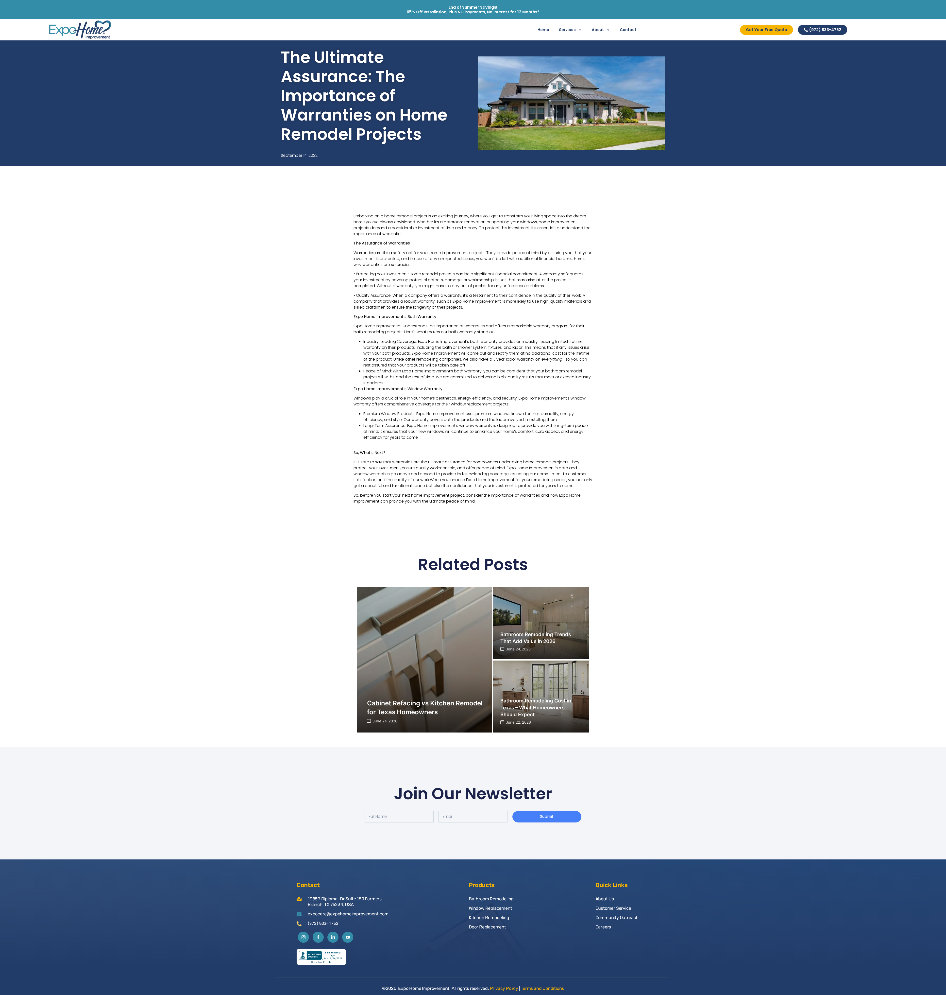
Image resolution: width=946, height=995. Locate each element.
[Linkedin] (332, 937)
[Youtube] (347, 937)
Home (543, 29)
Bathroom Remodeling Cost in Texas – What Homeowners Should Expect (535, 707)
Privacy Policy (504, 988)
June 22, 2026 (518, 722)
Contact (628, 29)
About (598, 29)
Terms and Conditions (542, 988)
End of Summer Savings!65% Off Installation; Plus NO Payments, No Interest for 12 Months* (473, 9)
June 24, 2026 (385, 721)
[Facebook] (318, 937)
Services (567, 29)
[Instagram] (303, 937)
